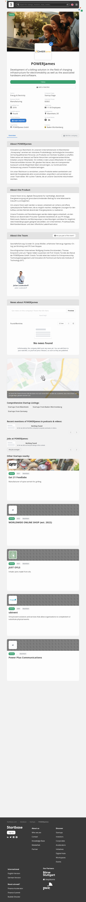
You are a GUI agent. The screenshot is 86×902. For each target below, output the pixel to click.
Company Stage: (49, 93)
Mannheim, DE (53, 113)
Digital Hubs (61, 853)
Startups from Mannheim (18, 407)
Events (58, 862)
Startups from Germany (17, 411)
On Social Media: (50, 117)
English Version (14, 873)
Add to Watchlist (44, 87)
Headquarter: (49, 111)
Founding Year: (14, 105)
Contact (35, 837)
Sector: (12, 93)
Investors (59, 837)
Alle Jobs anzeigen (14, 450)
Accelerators (61, 845)
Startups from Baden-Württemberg (47, 407)
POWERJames (43, 822)
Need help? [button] (43, 315)
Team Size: (48, 105)
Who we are (36, 832)
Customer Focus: (50, 99)
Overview (12, 135)
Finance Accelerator (15, 888)
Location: (47, 125)
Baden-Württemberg (55, 127)
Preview (71, 311)
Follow (43, 82)
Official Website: (15, 117)
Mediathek (36, 845)
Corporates (60, 841)
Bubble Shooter (14, 897)
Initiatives (60, 849)
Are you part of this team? (65, 236)
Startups (32, 822)
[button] (72, 4)
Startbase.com (12, 822)
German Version (14, 877)
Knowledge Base (38, 841)
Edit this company (71, 136)
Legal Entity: (14, 125)
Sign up (11, 832)
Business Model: (15, 99)
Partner (35, 849)
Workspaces (61, 857)
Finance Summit (14, 892)
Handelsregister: (15, 111)
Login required (19, 120)
